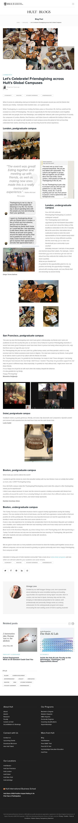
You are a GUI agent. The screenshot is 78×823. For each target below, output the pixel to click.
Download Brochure (10, 743)
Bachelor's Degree (47, 711)
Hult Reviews (45, 740)
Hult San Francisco (9, 768)
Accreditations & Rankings (12, 724)
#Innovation (31, 678)
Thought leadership (11, 654)
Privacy (61, 816)
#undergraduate (47, 95)
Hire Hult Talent (8, 746)
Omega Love (10, 87)
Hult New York (8, 777)
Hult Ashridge (7, 780)
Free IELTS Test (46, 746)
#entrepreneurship (9, 678)
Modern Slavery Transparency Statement (42, 818)
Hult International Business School (20, 789)
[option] (20, 644)
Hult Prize (44, 752)
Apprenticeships (46, 724)
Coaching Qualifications (49, 722)
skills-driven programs (58, 557)
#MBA (14, 682)
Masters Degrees (46, 714)
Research (6, 717)
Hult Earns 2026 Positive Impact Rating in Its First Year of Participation (18, 795)
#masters (18, 95)
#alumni (6, 675)
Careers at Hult (8, 722)
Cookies (66, 816)
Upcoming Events (9, 740)
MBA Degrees (45, 717)
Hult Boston (7, 765)
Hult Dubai (6, 774)
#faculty (20, 678)
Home (18, 22)
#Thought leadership (10, 685)
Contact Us (7, 738)
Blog (42, 738)
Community (25, 22)
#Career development (18, 675)
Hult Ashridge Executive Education (52, 749)
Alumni (5, 714)
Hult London (7, 771)
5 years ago (16, 87)
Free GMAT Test (46, 743)
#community (8, 95)
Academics (44, 654)
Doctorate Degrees (47, 719)
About (5, 711)
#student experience (32, 95)
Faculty (5, 719)
